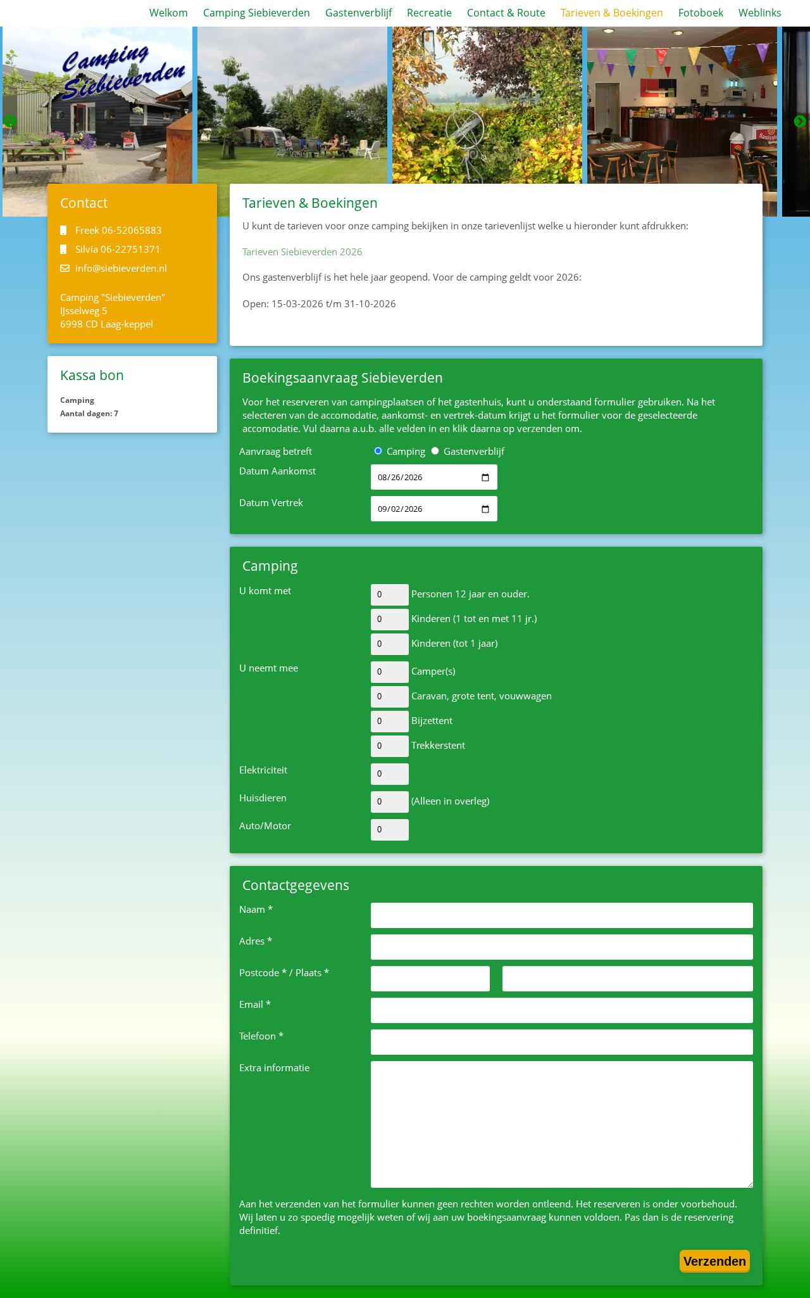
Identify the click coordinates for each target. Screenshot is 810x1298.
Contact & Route (506, 13)
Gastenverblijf (358, 13)
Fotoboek (700, 13)
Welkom (168, 13)
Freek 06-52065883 (117, 230)
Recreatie (429, 13)
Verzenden (714, 1261)
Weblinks (760, 13)
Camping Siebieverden (256, 13)
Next (800, 122)
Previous (10, 122)
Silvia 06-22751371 (117, 249)
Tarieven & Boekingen (612, 13)
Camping (404, 451)
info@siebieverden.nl (120, 268)
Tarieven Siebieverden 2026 (302, 251)
